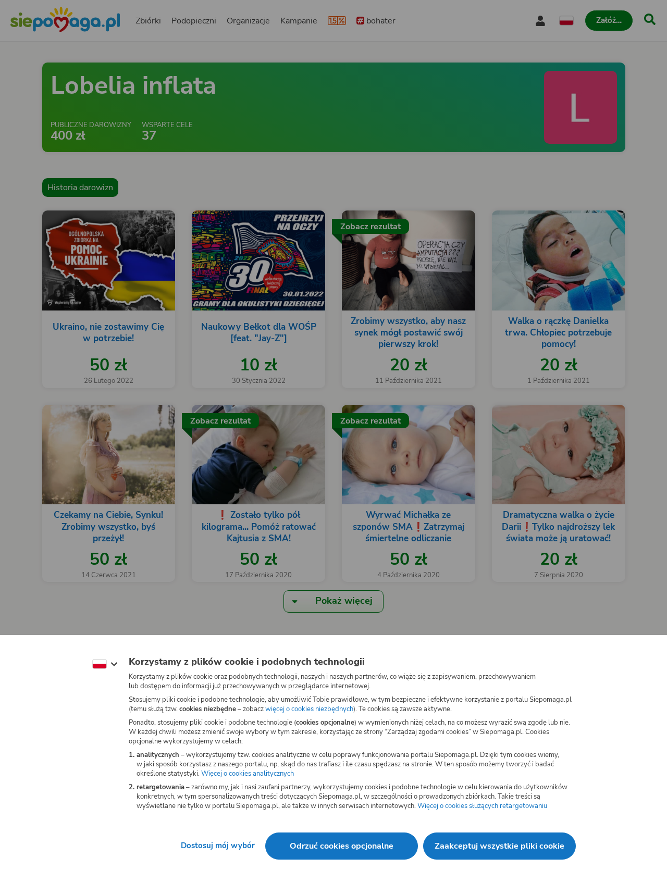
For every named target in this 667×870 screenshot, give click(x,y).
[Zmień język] (104, 664)
